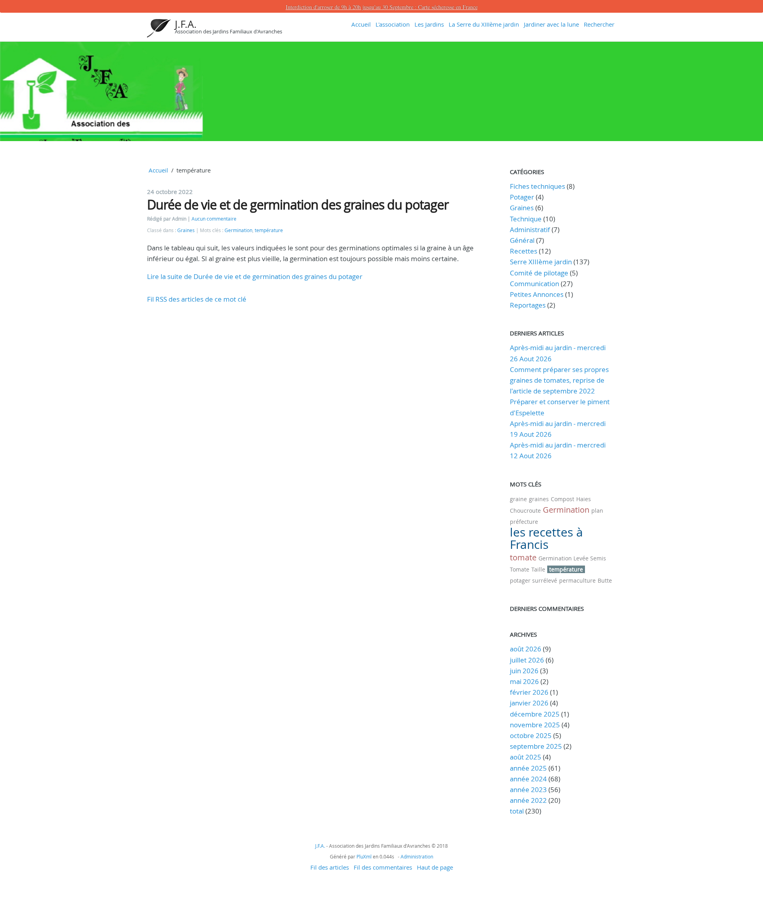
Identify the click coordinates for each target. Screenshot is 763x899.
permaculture (577, 580)
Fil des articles (329, 867)
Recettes (523, 251)
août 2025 (525, 756)
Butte (605, 580)
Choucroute (525, 510)
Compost (562, 499)
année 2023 (528, 789)
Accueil (361, 24)
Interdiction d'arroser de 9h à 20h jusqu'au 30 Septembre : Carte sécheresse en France (382, 7)
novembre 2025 (535, 724)
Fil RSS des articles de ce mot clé (196, 299)
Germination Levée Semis (572, 558)
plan (597, 510)
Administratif (530, 229)
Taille (538, 569)
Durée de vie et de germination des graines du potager (298, 204)
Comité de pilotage (539, 272)
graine (518, 499)
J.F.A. (186, 24)
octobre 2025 (531, 735)
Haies (583, 499)
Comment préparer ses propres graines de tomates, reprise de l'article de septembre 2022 (559, 380)
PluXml (364, 856)
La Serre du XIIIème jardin (484, 24)
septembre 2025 (536, 746)
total (517, 811)
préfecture (524, 521)
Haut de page (435, 867)
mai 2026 (524, 681)
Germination (238, 230)
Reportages (528, 305)
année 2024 (528, 778)
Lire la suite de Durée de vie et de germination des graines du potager (254, 276)
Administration (417, 856)
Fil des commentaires (383, 867)
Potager (522, 197)
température (269, 230)
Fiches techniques (537, 186)
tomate (523, 557)
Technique (526, 218)
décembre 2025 (535, 714)
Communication (534, 283)
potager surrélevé (533, 580)
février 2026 (529, 692)
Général (522, 240)
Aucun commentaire (214, 219)
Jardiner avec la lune (551, 24)
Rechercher (599, 24)
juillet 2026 (527, 660)
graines (539, 499)
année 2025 (528, 768)
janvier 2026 (529, 702)
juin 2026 (524, 670)
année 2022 (528, 800)
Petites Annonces (537, 294)
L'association (393, 24)
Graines (186, 230)
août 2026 (525, 648)
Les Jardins (429, 24)
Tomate (519, 569)
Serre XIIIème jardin (541, 261)
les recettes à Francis (546, 538)
